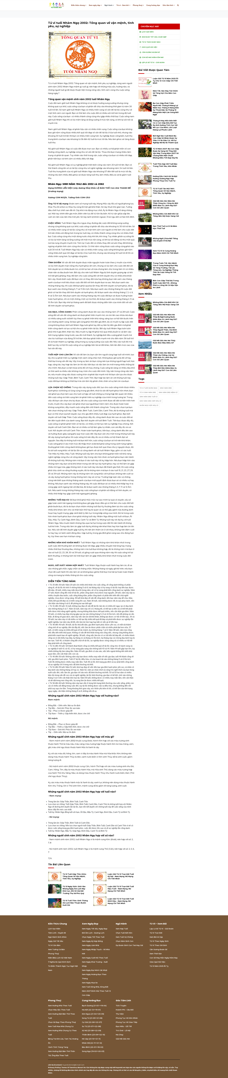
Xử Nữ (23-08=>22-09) (91, 1030)
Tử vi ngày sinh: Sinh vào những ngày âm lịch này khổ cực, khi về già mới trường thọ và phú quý (74, 889)
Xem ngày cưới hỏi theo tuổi (95, 958)
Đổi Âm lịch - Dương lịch (93, 933)
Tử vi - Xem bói (122, 5)
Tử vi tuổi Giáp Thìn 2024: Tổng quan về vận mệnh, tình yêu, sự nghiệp (74, 876)
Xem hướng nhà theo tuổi (60, 1006)
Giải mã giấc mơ (123, 1039)
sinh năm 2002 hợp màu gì (150, 401)
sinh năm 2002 (166, 388)
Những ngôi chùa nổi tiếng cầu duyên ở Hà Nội (165, 239)
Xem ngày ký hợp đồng (92, 941)
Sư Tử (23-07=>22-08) (91, 1026)
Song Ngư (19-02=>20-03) (93, 1051)
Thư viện (120, 1014)
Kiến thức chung (78, 5)
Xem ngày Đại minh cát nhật (94, 970)
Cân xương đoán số (158, 949)
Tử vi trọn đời (156, 933)
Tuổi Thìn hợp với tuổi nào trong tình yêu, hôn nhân (165, 165)
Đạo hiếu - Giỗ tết (124, 1026)
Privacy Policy (54, 1067)
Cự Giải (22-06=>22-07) (92, 1022)
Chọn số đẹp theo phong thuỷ (62, 1022)
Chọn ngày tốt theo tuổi (93, 937)
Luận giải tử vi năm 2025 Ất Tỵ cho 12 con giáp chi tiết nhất (165, 80)
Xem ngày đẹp (94, 5)
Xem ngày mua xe (89, 983)
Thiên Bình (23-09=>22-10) (93, 1035)
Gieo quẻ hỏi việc (157, 962)
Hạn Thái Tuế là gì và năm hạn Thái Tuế (165, 227)
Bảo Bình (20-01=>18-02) (92, 1047)
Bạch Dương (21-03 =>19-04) (94, 1006)
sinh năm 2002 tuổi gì (149, 397)
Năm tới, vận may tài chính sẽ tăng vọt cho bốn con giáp (165, 93)
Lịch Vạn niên (54, 929)
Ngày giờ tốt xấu (55, 941)
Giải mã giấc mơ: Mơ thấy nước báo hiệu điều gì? (164, 341)
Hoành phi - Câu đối (124, 1010)
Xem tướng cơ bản (56, 949)
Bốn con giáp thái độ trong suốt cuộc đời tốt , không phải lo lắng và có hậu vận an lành (166, 284)
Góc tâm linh (168, 5)
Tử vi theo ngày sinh (159, 941)
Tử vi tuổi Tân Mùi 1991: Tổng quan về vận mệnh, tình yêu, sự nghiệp (164, 191)
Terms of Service (69, 1067)
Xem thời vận (156, 954)
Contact (57, 1065)
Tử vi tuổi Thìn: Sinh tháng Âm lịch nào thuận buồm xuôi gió (75, 903)
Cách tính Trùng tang (58, 1047)
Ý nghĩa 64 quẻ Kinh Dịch (59, 962)
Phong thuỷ (137, 5)
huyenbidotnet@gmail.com (73, 1065)
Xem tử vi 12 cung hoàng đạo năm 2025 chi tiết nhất (165, 252)
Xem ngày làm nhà (90, 945)
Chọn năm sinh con (124, 941)
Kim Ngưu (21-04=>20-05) (93, 1014)
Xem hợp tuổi (122, 929)
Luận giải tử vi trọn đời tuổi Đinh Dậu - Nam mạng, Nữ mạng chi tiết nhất (121, 901)
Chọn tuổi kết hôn (124, 933)
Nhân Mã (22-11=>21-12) (92, 1043)
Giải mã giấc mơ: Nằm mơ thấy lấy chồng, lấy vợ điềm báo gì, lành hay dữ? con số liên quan (165, 356)
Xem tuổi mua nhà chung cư (61, 1026)
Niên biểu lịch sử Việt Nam (60, 958)
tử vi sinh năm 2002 (148, 392)
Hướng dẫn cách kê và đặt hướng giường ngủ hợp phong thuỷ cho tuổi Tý (165, 178)
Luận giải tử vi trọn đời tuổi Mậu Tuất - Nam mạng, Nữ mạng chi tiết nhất (121, 888)
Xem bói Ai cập (156, 937)
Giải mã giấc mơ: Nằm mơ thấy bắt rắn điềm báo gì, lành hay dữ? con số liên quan (165, 369)
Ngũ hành (108, 5)
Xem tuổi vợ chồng (124, 937)
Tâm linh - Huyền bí (57, 933)
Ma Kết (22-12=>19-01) (91, 1010)
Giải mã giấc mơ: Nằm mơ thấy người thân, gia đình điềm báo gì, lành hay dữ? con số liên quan (165, 331)
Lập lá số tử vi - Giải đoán (161, 929)
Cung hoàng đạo (153, 5)
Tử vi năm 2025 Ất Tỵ (159, 966)
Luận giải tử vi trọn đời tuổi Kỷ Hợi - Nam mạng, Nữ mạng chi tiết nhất (121, 876)
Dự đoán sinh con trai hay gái (129, 945)
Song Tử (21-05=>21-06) (92, 1018)
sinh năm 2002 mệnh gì (168, 392)
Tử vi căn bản (54, 945)
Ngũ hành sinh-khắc (57, 937)
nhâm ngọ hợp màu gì (149, 405)
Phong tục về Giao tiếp (126, 1022)
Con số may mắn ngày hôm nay (164, 958)
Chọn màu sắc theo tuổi (59, 1010)
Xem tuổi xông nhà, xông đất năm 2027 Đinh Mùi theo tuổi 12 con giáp (96, 991)
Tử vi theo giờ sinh (158, 945)
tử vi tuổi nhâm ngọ (148, 388)
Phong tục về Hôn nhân (127, 1018)
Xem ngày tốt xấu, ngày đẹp (94, 929)
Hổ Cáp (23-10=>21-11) (91, 1039)
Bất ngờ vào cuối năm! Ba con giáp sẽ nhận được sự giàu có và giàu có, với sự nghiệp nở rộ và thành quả (165, 139)
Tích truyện (121, 1006)
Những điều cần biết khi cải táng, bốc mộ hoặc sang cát (166, 215)
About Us (81, 1067)
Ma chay (119, 1035)
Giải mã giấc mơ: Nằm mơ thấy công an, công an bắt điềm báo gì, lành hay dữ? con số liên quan (165, 204)
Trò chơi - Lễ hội (123, 1030)
